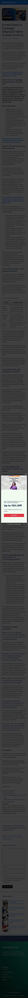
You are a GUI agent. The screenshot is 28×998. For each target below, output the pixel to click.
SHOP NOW (14, 515)
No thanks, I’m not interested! (14, 524)
